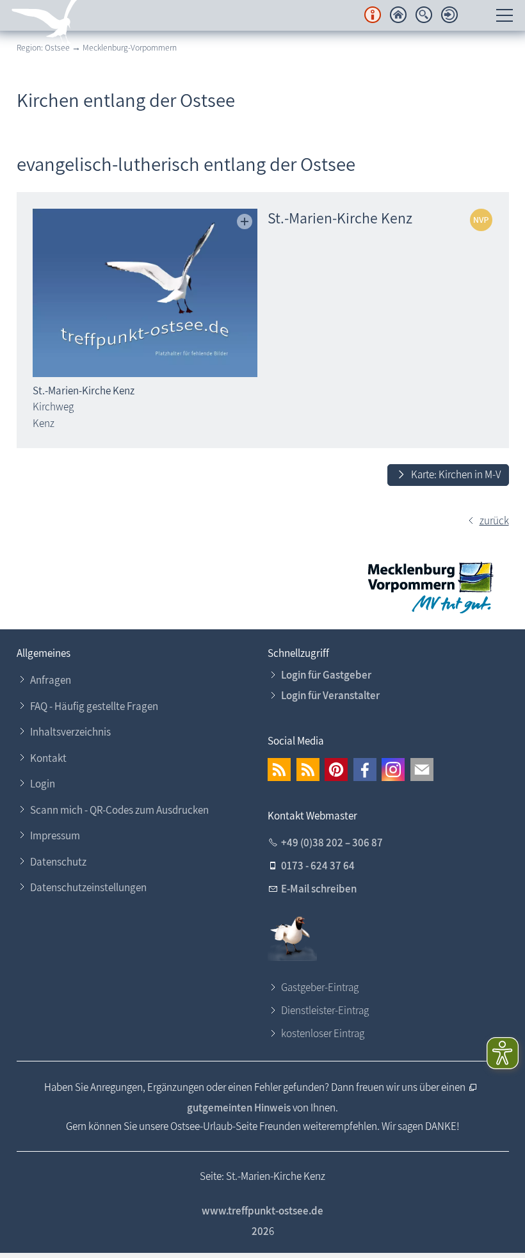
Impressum (55, 835)
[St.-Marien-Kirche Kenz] (145, 293)
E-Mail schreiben (319, 889)
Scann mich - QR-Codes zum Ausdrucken (119, 810)
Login (42, 784)
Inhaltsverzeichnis (70, 732)
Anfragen (50, 680)
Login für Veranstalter (330, 695)
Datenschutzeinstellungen (88, 887)
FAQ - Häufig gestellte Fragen (94, 706)
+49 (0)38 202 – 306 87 (332, 842)
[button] (279, 769)
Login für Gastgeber (326, 675)
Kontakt (48, 758)
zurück (494, 520)
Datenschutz (58, 862)
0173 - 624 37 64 (318, 866)
